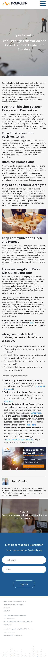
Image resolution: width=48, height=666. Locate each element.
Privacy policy (7, 608)
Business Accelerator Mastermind (17, 601)
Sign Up (24, 584)
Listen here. (36, 413)
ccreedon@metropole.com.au (19, 439)
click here (8, 401)
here (32, 323)
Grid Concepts (19, 604)
